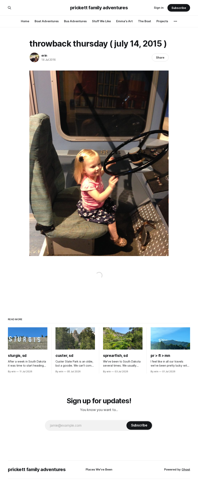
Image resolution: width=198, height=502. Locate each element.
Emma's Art (124, 21)
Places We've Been (99, 469)
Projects (162, 21)
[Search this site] (9, 8)
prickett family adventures (99, 7)
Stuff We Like (101, 21)
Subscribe (179, 8)
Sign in (159, 7)
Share (160, 57)
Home (25, 21)
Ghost (186, 469)
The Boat (144, 21)
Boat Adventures (47, 21)
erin (44, 55)
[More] (175, 21)
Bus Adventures (75, 21)
